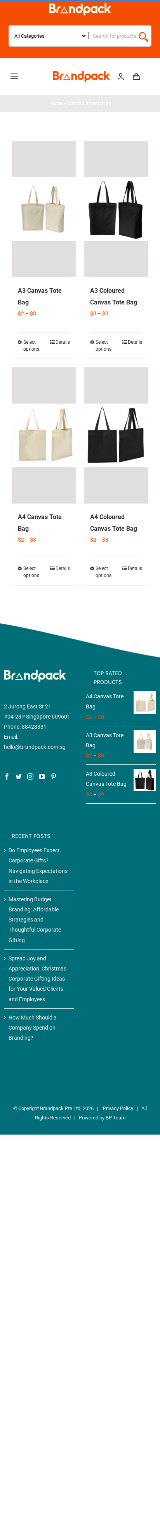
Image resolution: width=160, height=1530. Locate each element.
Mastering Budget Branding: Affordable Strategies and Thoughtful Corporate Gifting (35, 919)
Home (56, 103)
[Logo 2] (81, 73)
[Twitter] (19, 776)
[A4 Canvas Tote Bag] (44, 435)
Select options (31, 345)
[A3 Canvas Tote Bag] (44, 209)
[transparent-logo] (80, 6)
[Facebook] (7, 776)
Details (63, 342)
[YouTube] (42, 776)
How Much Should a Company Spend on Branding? (33, 1027)
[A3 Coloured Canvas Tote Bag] (116, 209)
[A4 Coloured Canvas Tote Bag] (116, 435)
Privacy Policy (118, 1108)
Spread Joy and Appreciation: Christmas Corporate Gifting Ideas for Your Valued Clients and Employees (37, 978)
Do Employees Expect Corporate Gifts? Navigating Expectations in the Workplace (38, 865)
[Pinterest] (53, 776)
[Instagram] (30, 776)
